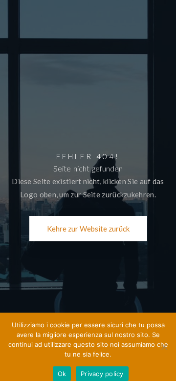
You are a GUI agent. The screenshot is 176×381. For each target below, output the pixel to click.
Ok (62, 374)
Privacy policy (102, 374)
